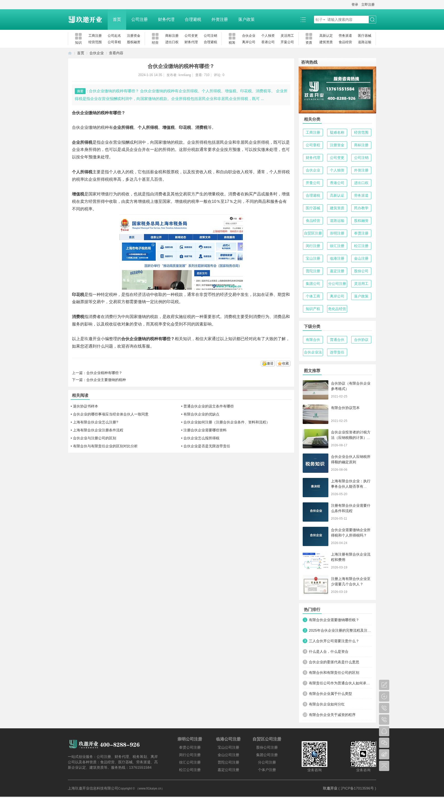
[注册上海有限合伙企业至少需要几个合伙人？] (315, 585)
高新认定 (326, 36)
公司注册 (139, 19)
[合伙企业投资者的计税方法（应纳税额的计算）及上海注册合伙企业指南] (315, 438)
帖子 (319, 19)
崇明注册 (337, 233)
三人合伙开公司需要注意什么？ (334, 641)
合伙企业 (248, 36)
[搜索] (372, 20)
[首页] (70, 53)
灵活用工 (287, 36)
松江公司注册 (190, 770)
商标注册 (172, 36)
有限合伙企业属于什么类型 (330, 694)
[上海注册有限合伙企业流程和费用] (315, 560)
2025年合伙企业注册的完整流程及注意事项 (340, 630)
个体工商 (313, 296)
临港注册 (337, 258)
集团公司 (313, 284)
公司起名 (114, 36)
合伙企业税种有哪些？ (104, 373)
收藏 (285, 363)
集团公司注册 (267, 755)
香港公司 (268, 42)
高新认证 (337, 195)
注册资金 (133, 36)
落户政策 (246, 19)
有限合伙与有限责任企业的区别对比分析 (105, 446)
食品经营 (345, 42)
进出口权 (172, 42)
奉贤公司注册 (190, 747)
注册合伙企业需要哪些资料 (205, 430)
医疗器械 (364, 36)
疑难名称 (337, 132)
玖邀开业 (330, 788)
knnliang (185, 75)
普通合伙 (337, 340)
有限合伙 (313, 340)
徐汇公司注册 (190, 762)
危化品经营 (337, 309)
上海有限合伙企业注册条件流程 (98, 430)
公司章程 (114, 42)
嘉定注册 (337, 271)
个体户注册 (267, 770)
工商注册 (95, 36)
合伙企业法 (313, 352)
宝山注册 (313, 258)
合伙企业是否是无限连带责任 (206, 446)
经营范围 (95, 42)
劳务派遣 (345, 36)
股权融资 (133, 42)
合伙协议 (361, 340)
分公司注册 (337, 284)
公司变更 (191, 36)
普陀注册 (313, 271)
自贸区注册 (313, 233)
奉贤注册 (361, 233)
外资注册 (219, 19)
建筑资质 (326, 42)
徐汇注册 (337, 246)
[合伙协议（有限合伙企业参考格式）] (315, 390)
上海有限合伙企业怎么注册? (95, 422)
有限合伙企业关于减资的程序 (332, 715)
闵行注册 (313, 246)
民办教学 (361, 208)
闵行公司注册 (190, 755)
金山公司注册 (228, 755)
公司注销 (210, 36)
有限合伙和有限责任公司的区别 (334, 672)
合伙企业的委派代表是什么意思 (334, 662)
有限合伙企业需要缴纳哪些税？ (334, 620)
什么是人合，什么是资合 (328, 651)
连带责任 (337, 352)
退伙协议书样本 (85, 406)
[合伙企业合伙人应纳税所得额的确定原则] (315, 463)
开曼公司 (287, 42)
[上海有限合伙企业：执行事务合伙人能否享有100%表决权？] (315, 487)
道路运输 (364, 42)
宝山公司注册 (228, 747)
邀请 (270, 363)
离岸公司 (248, 42)
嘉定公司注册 (228, 770)
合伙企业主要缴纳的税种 (106, 380)
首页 (117, 19)
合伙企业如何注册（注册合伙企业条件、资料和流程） (226, 422)
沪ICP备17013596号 (357, 788)
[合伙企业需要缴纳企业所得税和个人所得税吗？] (315, 536)
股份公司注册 (267, 747)
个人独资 (268, 36)
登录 (354, 4)
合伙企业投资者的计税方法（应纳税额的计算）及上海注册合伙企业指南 (351, 437)
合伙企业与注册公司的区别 (94, 438)
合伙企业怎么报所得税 (201, 438)
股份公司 (361, 271)
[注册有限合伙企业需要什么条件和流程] (315, 512)
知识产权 (313, 309)
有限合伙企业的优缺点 (201, 414)
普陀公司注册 (228, 762)
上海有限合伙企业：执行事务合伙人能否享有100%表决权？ (351, 486)
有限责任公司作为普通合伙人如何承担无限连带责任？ (340, 683)
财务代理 (166, 19)
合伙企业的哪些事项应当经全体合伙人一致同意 (111, 414)
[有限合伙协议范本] (315, 414)
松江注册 (361, 246)
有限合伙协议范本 (345, 408)
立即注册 (368, 4)
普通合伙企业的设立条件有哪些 (208, 406)
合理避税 (193, 19)
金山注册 (361, 258)
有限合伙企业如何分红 (327, 704)
